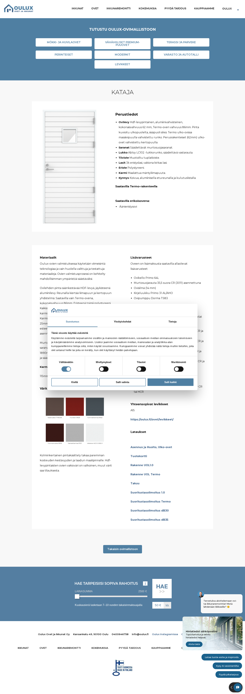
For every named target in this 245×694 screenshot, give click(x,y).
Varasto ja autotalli (181, 54)
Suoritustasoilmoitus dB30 (149, 510)
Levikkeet (122, 64)
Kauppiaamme (204, 8)
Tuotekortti (138, 456)
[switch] (103, 369)
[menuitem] (77, 9)
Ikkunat (77, 8)
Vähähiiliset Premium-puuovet (122, 44)
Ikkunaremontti (118, 8)
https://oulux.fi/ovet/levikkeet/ (152, 419)
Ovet (94, 8)
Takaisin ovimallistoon (122, 549)
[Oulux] (18, 8)
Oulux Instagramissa (165, 634)
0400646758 (120, 634)
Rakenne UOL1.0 (141, 465)
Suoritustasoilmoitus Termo (150, 501)
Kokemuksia (147, 8)
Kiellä (74, 382)
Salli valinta (122, 382)
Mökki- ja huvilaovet (64, 42)
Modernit (122, 54)
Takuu (135, 483)
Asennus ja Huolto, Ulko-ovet (151, 447)
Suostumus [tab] (72, 321)
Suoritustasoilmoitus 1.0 (147, 492)
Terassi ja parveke (181, 42)
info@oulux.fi (140, 634)
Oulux (227, 9)
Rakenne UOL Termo (145, 474)
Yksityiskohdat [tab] (122, 321)
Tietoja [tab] (172, 321)
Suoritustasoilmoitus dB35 (149, 519)
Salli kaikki (170, 382)
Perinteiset (64, 54)
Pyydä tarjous (175, 8)
